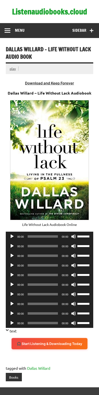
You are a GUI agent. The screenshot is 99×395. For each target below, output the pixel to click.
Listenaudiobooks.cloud (49, 11)
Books (13, 377)
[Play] (12, 236)
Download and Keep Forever (49, 83)
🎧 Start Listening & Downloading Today (49, 344)
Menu (20, 30)
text (13, 330)
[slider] (84, 236)
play (13, 68)
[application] (49, 236)
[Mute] (73, 236)
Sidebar (79, 30)
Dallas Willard (38, 368)
